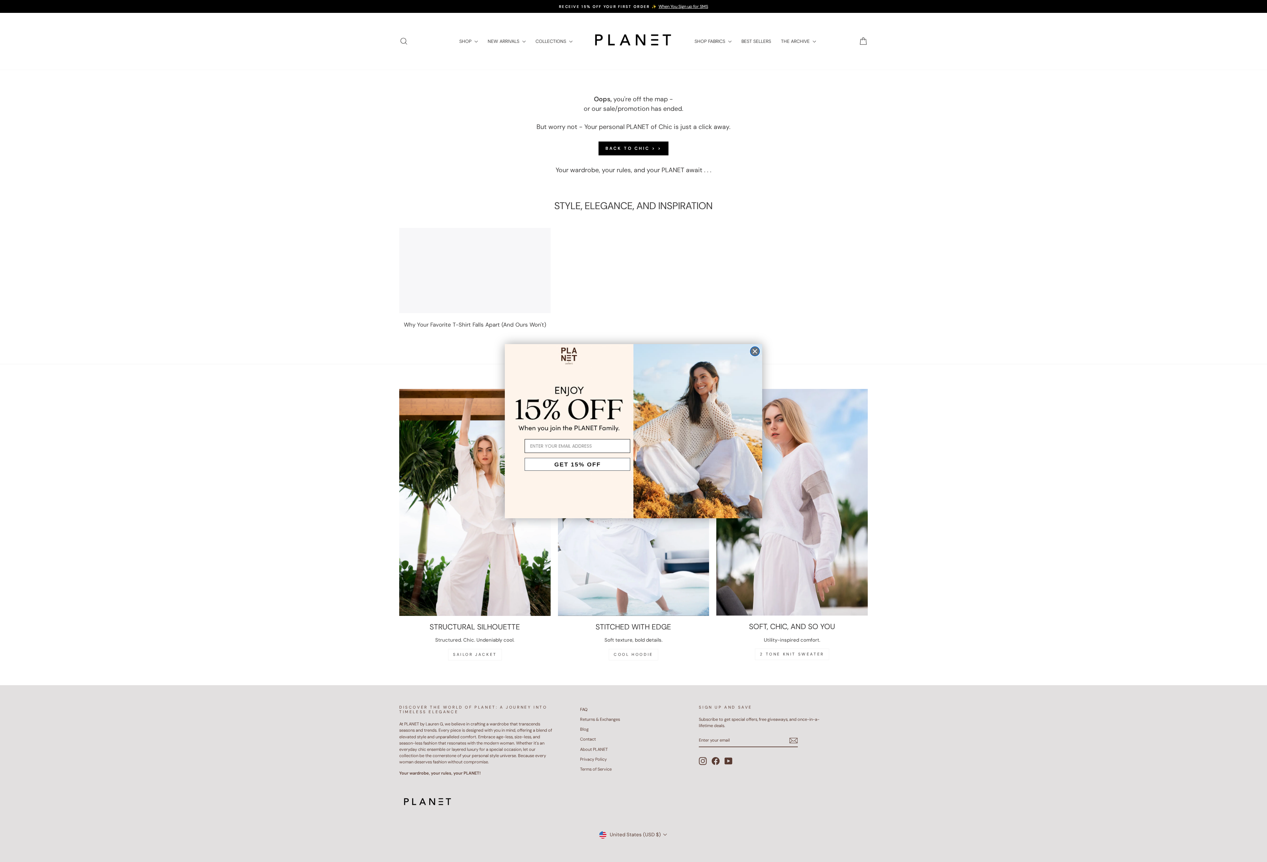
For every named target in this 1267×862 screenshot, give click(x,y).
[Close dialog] (755, 351)
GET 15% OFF (577, 464)
